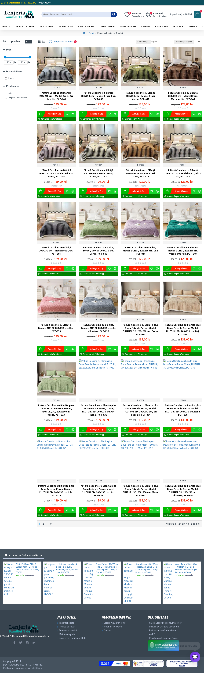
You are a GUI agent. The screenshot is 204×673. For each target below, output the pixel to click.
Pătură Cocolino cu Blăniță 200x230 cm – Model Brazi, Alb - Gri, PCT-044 (183, 173)
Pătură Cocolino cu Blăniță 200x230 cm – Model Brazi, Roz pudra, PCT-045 (56, 173)
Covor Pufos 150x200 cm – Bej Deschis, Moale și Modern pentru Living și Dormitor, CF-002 (107, 568)
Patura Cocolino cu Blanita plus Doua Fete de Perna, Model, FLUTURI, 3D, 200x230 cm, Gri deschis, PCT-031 (140, 410)
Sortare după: (143, 42)
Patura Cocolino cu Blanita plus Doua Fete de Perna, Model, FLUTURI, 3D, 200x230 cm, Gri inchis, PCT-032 (98, 410)
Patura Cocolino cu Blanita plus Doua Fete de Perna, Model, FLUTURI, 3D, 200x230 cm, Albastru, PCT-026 (183, 490)
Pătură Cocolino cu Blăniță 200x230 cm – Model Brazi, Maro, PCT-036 (140, 173)
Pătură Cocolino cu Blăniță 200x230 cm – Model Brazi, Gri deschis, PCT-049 (56, 96)
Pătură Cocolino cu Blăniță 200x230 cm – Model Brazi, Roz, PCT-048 (98, 96)
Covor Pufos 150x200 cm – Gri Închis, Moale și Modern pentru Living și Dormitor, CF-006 (186, 568)
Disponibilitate (14, 71)
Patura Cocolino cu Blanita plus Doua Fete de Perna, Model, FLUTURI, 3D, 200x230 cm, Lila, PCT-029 (56, 490)
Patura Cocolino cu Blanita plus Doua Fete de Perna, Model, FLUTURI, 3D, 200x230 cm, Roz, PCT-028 (98, 490)
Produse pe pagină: (184, 42)
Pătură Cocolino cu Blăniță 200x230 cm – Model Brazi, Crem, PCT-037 (98, 173)
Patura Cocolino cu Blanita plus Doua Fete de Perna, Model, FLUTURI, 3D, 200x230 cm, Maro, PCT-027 (140, 490)
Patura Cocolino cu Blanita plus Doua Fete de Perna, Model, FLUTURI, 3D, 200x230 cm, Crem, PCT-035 (140, 329)
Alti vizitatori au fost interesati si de (23, 555)
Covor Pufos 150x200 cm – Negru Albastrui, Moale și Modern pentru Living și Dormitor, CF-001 (147, 568)
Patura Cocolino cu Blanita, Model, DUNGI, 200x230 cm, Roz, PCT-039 (56, 328)
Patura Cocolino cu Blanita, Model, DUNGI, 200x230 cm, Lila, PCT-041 (140, 250)
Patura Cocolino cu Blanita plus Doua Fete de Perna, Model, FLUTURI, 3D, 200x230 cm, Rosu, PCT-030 (183, 410)
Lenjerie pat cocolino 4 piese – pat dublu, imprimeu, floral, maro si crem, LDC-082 (67, 568)
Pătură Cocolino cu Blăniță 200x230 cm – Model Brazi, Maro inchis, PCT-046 (183, 96)
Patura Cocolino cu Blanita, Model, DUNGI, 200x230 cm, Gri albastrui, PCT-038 (98, 328)
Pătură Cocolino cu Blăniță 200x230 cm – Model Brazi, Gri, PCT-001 (56, 250)
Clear (29, 42)
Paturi (91, 33)
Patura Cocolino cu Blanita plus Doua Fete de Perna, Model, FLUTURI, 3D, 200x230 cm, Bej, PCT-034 (183, 329)
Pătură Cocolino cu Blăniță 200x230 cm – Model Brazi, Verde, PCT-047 (140, 96)
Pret (8, 49)
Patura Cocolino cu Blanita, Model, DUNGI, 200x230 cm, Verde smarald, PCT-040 (182, 250)
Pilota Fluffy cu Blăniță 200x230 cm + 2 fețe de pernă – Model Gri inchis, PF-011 (27, 568)
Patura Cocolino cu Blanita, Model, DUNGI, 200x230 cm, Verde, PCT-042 (98, 250)
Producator (12, 86)
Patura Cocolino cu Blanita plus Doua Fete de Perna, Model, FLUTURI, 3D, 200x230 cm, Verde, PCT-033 (56, 410)
